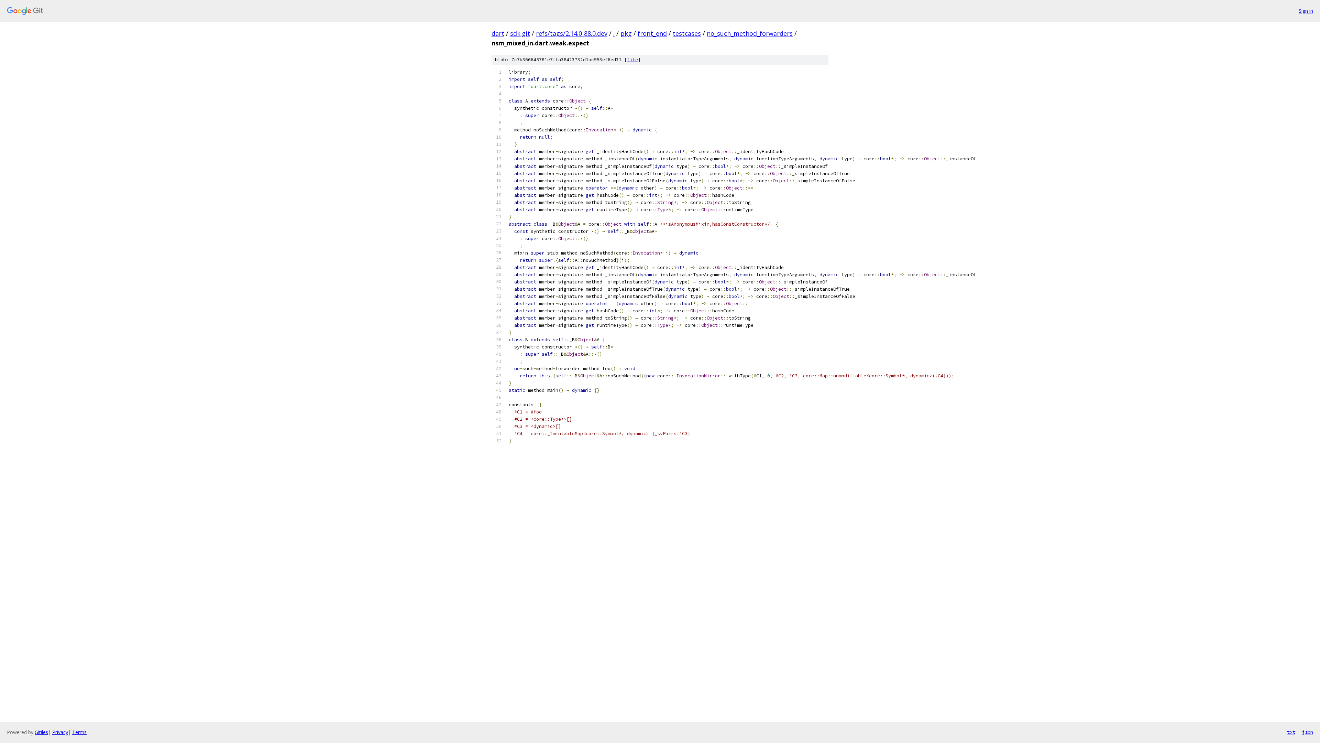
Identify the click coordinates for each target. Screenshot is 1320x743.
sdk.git (520, 33)
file (632, 60)
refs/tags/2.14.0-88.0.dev (571, 33)
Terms (79, 732)
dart (498, 33)
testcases (687, 33)
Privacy (60, 732)
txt (1291, 732)
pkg (626, 33)
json (1307, 732)
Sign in (1306, 11)
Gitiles (41, 732)
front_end (652, 33)
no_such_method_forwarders (750, 33)
